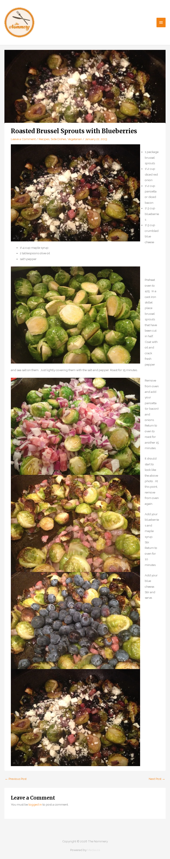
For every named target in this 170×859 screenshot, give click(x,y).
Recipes (44, 139)
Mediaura (93, 850)
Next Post (157, 779)
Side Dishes (58, 139)
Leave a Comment (23, 139)
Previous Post (16, 779)
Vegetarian (75, 139)
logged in (35, 804)
